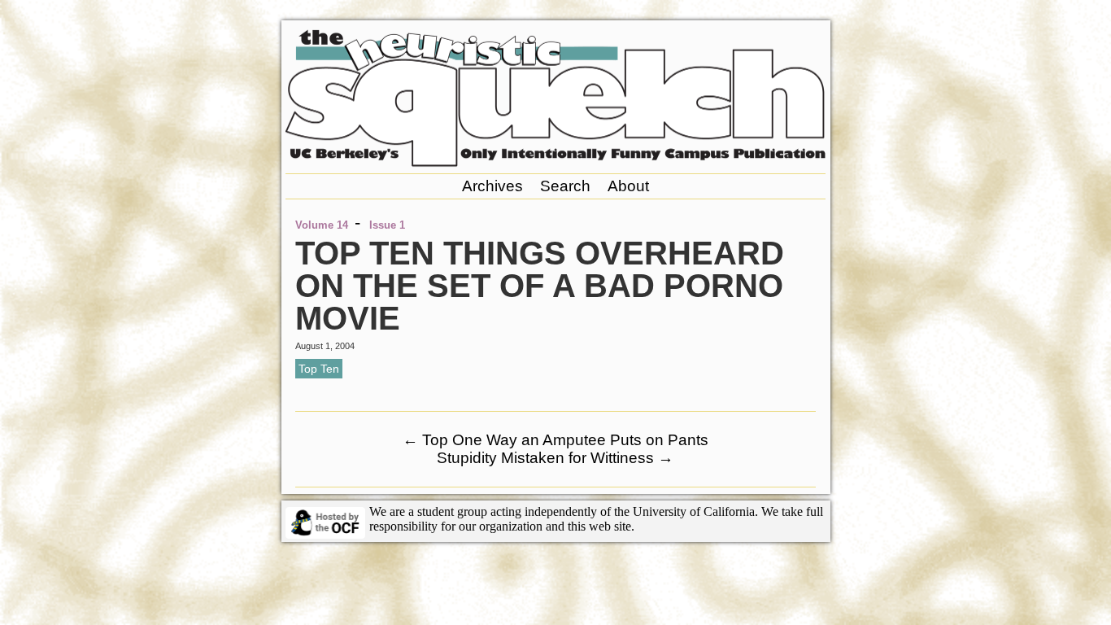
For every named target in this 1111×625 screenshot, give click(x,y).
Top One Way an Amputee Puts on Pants (555, 439)
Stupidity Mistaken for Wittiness (555, 457)
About (628, 185)
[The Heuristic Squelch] (555, 162)
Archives (492, 185)
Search (565, 185)
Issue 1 (387, 225)
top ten (318, 368)
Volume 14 (321, 225)
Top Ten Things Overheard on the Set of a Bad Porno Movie (539, 285)
